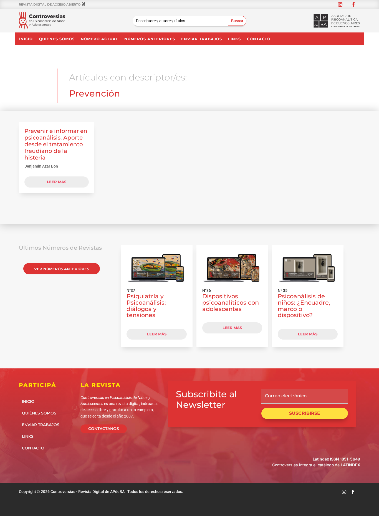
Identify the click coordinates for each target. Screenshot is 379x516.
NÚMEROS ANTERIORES (149, 39)
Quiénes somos (57, 39)
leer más (56, 181)
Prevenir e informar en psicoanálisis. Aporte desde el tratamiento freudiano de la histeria (55, 144)
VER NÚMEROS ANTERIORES (61, 269)
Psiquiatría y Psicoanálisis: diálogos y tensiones (146, 305)
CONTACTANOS (103, 428)
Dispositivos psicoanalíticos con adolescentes (230, 302)
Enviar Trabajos (201, 39)
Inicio (26, 39)
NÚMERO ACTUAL (99, 39)
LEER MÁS (156, 334)
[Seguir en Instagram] (340, 4)
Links (234, 39)
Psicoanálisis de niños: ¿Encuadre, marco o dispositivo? (304, 305)
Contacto (259, 39)
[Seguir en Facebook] (353, 4)
